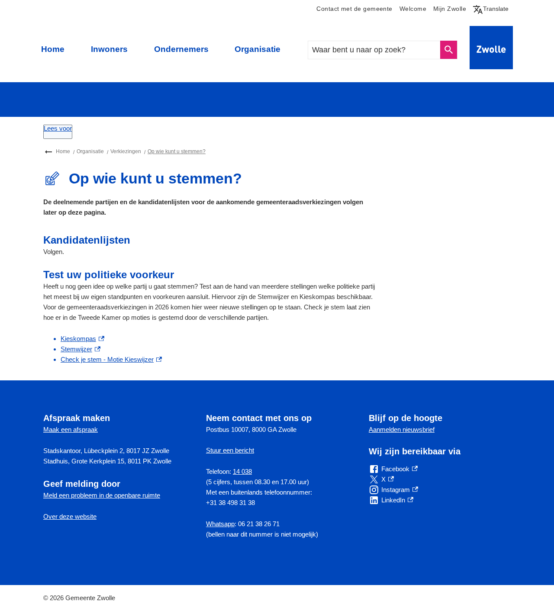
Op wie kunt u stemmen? (177, 151)
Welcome (412, 9)
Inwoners (109, 49)
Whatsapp (220, 523)
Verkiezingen (125, 151)
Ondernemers (181, 49)
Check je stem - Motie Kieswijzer (111, 359)
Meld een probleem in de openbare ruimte (101, 495)
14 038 (242, 471)
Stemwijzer (80, 349)
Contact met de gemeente (354, 9)
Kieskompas (82, 338)
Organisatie (257, 49)
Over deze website (70, 516)
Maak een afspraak (70, 429)
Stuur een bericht (230, 450)
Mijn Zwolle (449, 9)
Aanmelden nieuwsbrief (402, 429)
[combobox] (374, 50)
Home (52, 49)
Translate (492, 8)
